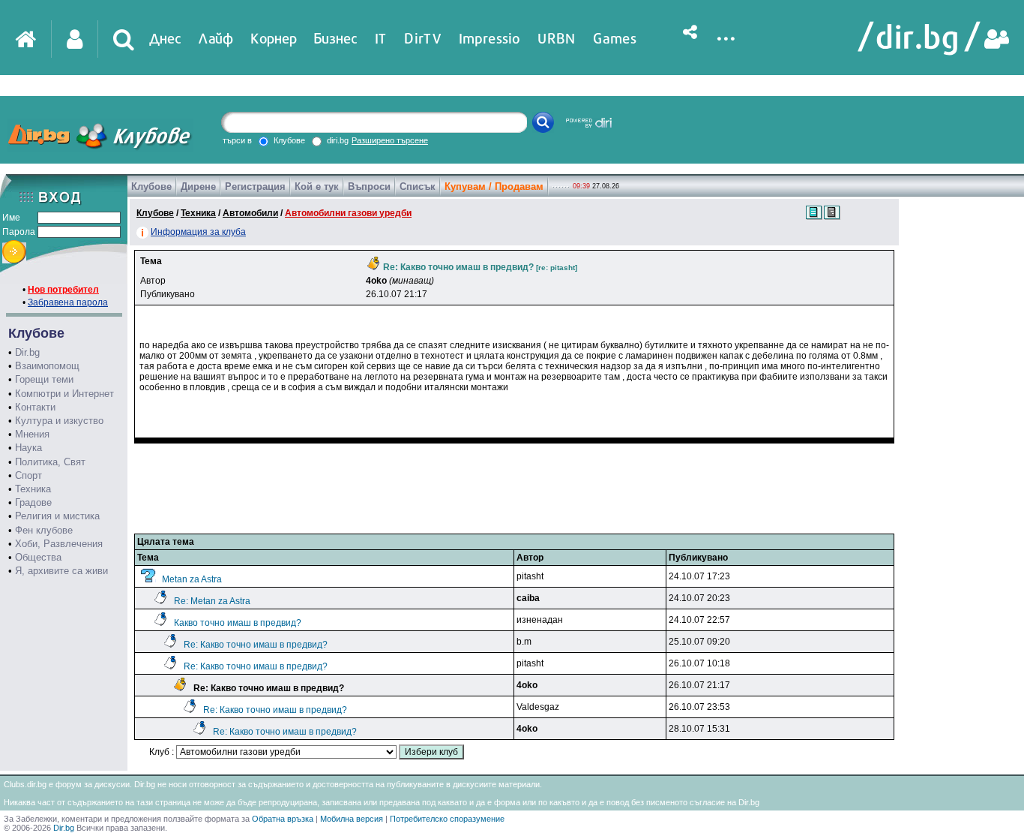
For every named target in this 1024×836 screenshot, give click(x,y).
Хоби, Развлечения (59, 543)
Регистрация (255, 186)
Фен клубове (44, 530)
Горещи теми (44, 379)
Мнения (32, 434)
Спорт (28, 475)
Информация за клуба (198, 232)
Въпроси (369, 186)
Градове (33, 502)
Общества (38, 557)
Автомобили (250, 213)
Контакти (35, 407)
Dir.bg (27, 352)
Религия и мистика (57, 516)
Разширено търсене (390, 140)
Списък (418, 186)
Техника (33, 489)
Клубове (151, 186)
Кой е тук (317, 186)
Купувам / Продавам (494, 186)
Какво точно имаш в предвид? (237, 623)
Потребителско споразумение (447, 818)
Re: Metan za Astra (212, 601)
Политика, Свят (50, 462)
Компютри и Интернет (64, 393)
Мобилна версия (351, 818)
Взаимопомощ (47, 365)
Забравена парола (68, 302)
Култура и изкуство (59, 420)
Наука (28, 447)
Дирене (198, 186)
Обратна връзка (282, 818)
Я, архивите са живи (61, 570)
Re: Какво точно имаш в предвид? (256, 644)
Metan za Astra (192, 579)
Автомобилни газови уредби (348, 213)
